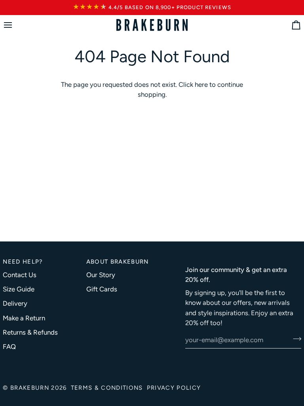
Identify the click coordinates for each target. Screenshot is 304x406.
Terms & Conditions (107, 387)
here (201, 84)
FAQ (9, 346)
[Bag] (289, 25)
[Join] (294, 339)
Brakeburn (29, 387)
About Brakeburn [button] (117, 261)
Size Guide (18, 289)
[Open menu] (15, 25)
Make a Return (24, 318)
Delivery (15, 303)
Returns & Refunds (30, 332)
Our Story (100, 275)
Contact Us (19, 275)
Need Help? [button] (23, 261)
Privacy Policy (174, 387)
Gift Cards (101, 289)
